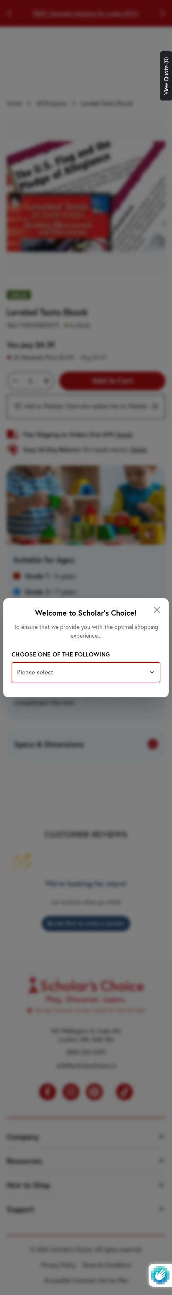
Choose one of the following (61, 654)
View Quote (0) (166, 76)
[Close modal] (157, 610)
